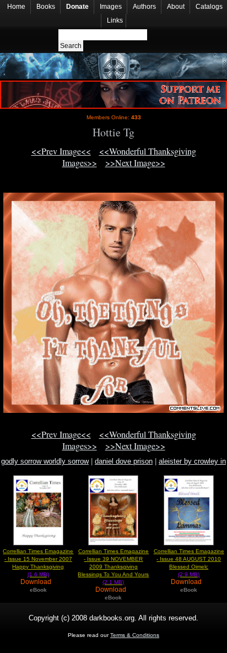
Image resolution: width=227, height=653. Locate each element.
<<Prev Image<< (61, 151)
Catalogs (209, 6)
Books (45, 6)
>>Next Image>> (135, 162)
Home (16, 6)
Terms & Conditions (134, 635)
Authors (144, 6)
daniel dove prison (124, 461)
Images (111, 6)
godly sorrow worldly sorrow (45, 461)
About (176, 6)
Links (115, 20)
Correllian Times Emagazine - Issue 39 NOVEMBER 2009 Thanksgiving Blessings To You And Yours (113, 566)
